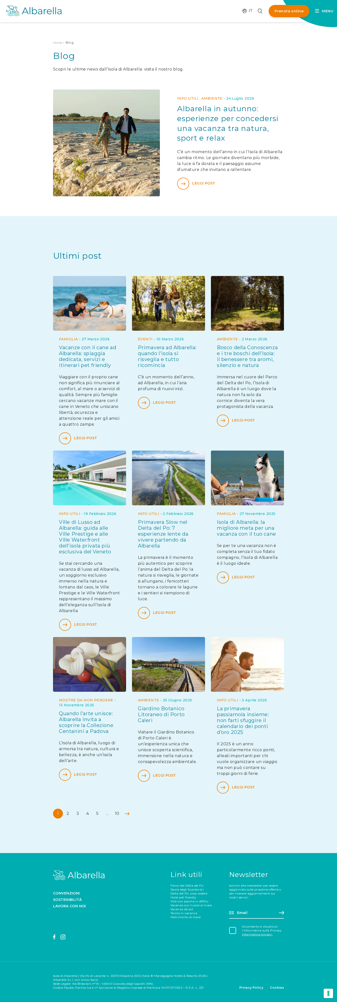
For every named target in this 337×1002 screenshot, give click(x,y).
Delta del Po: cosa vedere (188, 893)
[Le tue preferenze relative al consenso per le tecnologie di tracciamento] (328, 993)
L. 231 (200, 987)
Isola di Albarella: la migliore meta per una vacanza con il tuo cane (246, 528)
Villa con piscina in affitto (189, 901)
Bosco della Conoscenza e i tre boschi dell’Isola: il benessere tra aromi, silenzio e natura (247, 356)
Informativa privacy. (257, 934)
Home (57, 42)
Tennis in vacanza (183, 913)
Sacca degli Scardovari (187, 889)
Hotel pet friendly (183, 897)
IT (248, 11)
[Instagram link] (63, 937)
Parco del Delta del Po (186, 885)
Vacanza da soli (181, 909)
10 (117, 813)
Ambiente (211, 98)
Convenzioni (66, 893)
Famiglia (68, 339)
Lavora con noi (69, 906)
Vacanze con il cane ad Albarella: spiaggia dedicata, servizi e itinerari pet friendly (87, 356)
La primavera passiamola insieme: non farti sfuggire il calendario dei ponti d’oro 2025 (243, 720)
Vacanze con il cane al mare (191, 905)
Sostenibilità (67, 899)
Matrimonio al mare (185, 917)
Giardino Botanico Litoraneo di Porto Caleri (161, 714)
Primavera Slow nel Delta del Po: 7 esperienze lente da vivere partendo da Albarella (163, 534)
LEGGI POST (203, 183)
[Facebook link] (54, 937)
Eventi (145, 339)
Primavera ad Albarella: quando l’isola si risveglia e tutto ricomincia (167, 356)
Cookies (277, 987)
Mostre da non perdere (86, 700)
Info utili (187, 98)
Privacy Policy (251, 987)
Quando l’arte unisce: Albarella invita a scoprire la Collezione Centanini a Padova (86, 722)
